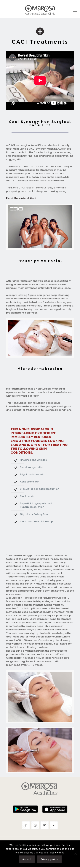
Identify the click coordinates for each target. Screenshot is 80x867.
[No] (75, 854)
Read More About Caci (21, 198)
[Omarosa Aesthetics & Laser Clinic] (40, 10)
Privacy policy (49, 859)
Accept (26, 859)
